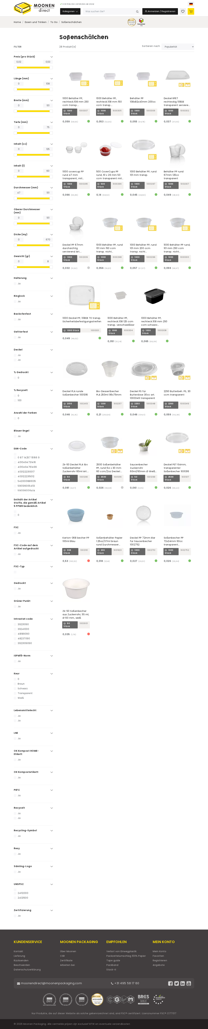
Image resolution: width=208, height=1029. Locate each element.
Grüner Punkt (22, 601)
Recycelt (19, 807)
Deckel (18, 349)
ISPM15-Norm (22, 655)
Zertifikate (66, 960)
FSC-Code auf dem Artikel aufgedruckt (26, 547)
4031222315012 (26, 476)
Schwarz (23, 688)
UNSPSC (19, 884)
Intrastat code (23, 618)
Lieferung (19, 956)
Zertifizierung (22, 910)
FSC (16, 527)
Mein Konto (159, 951)
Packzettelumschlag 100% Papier (126, 956)
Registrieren (160, 960)
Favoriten (158, 956)
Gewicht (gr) (22, 256)
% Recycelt (21, 390)
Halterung (20, 278)
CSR (62, 956)
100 (20, 400)
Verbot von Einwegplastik (121, 951)
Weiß (21, 698)
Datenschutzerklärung (27, 969)
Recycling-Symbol (25, 830)
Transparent (25, 693)
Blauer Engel (21, 430)
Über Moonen (68, 951)
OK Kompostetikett (26, 772)
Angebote (159, 965)
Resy (17, 848)
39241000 (23, 629)
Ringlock (19, 296)
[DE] (191, 4)
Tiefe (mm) (21, 122)
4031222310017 (26, 471)
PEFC (17, 790)
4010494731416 (27, 462)
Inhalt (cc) (20, 144)
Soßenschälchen (71, 22)
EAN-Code (20, 448)
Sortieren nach (151, 46)
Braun (21, 683)
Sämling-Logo (23, 866)
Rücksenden (21, 960)
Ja (19, 283)
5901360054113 (26, 485)
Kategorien (69, 11)
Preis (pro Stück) (24, 56)
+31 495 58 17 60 (126, 983)
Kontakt (18, 951)
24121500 (23, 897)
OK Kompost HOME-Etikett (26, 752)
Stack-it (111, 969)
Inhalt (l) (19, 165)
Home (17, 22)
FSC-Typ (19, 566)
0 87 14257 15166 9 (28, 457)
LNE (16, 733)
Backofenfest (22, 313)
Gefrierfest (21, 331)
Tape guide (113, 960)
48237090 (24, 638)
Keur (17, 673)
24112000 (23, 893)
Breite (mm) (21, 100)
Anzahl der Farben (25, 412)
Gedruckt (20, 583)
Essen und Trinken (36, 22)
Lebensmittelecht (25, 710)
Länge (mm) (21, 78)
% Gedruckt (21, 372)
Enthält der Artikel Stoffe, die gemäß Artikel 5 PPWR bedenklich (30, 503)
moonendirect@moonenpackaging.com (51, 983)
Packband (112, 965)
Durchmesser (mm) (26, 187)
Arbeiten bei (67, 965)
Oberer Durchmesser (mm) (27, 211)
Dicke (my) (20, 234)
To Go (54, 22)
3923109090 (25, 643)
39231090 (23, 624)
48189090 (23, 633)
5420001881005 (27, 481)
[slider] (15, 67)
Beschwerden (22, 965)
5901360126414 (26, 490)
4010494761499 (27, 467)
